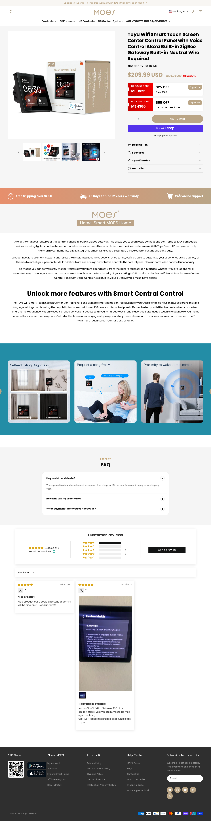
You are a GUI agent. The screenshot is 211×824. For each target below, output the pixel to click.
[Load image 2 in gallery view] (51, 152)
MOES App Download (138, 790)
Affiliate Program (56, 779)
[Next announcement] (202, 3)
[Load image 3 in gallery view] (71, 152)
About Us (52, 768)
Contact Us (133, 774)
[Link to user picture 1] (105, 643)
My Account (53, 763)
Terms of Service (96, 779)
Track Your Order (136, 779)
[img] (25, 585)
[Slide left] (18, 152)
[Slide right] (104, 152)
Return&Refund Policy (98, 768)
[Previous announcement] (8, 3)
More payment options (165, 135)
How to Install (54, 785)
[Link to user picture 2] (82, 696)
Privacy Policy (94, 763)
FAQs (129, 768)
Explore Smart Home (58, 774)
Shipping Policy (95, 774)
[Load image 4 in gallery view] (91, 152)
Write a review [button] (167, 549)
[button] (11, 11)
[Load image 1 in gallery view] (32, 152)
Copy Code (195, 87)
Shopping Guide (135, 785)
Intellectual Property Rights (101, 785)
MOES (17, 813)
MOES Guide (133, 763)
